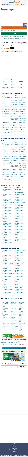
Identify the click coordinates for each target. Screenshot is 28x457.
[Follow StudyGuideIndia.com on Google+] (23, 4)
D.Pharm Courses (22, 115)
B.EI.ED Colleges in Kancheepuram (19, 293)
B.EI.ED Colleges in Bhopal (19, 271)
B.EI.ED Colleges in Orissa (19, 227)
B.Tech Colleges (22, 160)
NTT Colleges (6, 176)
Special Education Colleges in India (21, 328)
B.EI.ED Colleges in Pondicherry (19, 230)
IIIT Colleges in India (22, 324)
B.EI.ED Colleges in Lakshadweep (19, 214)
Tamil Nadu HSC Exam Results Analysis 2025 (11, 344)
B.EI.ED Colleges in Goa (20, 202)
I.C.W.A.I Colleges (22, 165)
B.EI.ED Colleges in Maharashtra (7, 217)
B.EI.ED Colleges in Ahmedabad (19, 259)
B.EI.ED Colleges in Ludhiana (7, 268)
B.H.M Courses (14, 107)
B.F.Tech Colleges (6, 154)
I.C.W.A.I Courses (22, 118)
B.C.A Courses (22, 102)
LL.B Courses (6, 122)
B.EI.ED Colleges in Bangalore (7, 259)
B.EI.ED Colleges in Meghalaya (19, 217)
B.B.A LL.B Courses (6, 103)
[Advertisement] (6, 18)
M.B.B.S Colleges (6, 171)
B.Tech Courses (22, 113)
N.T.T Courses (22, 127)
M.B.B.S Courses (6, 124)
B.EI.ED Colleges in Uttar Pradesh (20, 240)
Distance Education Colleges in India (21, 319)
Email (4, 48)
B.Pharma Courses (14, 111)
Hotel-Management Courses (13, 83)
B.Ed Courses (6, 106)
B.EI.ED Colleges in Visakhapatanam (19, 287)
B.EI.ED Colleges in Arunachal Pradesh (19, 191)
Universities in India (6, 318)
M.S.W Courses (6, 127)
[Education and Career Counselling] (14, 334)
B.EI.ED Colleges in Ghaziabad (19, 290)
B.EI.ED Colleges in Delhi (8, 202)
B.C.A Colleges (22, 149)
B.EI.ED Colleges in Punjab (7, 230)
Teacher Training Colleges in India (5, 313)
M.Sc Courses (14, 127)
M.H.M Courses (6, 125)
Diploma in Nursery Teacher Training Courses (14, 118)
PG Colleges (21, 176)
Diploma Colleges (6, 163)
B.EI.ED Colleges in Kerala (7, 214)
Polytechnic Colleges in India (21, 308)
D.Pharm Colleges (22, 162)
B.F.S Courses (22, 106)
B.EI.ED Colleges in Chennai (7, 256)
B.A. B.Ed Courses (14, 99)
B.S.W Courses (22, 111)
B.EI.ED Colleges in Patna (8, 273)
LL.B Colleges (6, 169)
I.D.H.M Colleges (22, 167)
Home (2, 36)
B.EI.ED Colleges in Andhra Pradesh (19, 188)
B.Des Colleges (22, 151)
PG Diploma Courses (6, 132)
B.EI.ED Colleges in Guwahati (7, 277)
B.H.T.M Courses (6, 109)
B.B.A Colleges (22, 147)
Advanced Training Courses (22, 96)
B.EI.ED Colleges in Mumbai (7, 251)
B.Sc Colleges (6, 160)
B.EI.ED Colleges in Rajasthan (7, 233)
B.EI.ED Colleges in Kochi (8, 289)
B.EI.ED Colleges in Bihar (20, 194)
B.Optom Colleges (22, 156)
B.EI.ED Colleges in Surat (20, 262)
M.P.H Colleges (22, 172)
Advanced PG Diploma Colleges (14, 143)
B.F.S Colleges (22, 153)
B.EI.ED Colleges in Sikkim (19, 233)
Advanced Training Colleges (22, 143)
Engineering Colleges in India (13, 304)
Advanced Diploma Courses (6, 96)
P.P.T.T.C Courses (14, 129)
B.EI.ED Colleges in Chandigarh (19, 196)
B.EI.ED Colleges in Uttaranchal (7, 240)
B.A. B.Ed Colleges (14, 146)
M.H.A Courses (22, 124)
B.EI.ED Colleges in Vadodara (7, 287)
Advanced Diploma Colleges (6, 143)
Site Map (14, 451)
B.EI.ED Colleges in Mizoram (19, 224)
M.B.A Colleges (22, 169)
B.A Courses (5, 99)
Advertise (11, 1)
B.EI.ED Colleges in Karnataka (19, 211)
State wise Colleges (13, 87)
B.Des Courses (22, 104)
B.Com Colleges (14, 151)
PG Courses (21, 129)
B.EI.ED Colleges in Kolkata (19, 253)
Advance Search (7, 27)
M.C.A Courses (14, 124)
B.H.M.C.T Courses (22, 107)
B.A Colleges (5, 146)
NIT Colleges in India (6, 327)
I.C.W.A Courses (22, 116)
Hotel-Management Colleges (19, 36)
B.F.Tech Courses (6, 107)
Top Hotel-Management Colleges (21, 83)
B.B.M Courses (14, 102)
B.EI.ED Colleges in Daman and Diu (19, 200)
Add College (17, 1)
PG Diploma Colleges (6, 179)
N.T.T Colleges (22, 174)
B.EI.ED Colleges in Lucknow (19, 268)
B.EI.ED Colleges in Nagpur (7, 271)
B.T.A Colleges (14, 160)
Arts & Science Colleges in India (6, 304)
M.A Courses (13, 122)
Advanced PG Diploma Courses (14, 96)
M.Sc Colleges (14, 174)
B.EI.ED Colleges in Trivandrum (19, 277)
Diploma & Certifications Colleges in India (21, 313)
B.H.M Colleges (14, 154)
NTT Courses (5, 129)
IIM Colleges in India (14, 324)
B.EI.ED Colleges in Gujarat (7, 205)
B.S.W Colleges (22, 158)
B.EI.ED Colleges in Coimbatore (19, 264)
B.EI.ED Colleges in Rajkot (7, 280)
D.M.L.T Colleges (14, 162)
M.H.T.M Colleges (14, 172)
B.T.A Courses (14, 113)
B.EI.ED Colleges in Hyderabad (19, 256)
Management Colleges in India (21, 304)
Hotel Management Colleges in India (13, 313)
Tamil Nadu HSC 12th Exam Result (9, 342)
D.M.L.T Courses (14, 115)
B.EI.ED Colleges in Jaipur (8, 263)
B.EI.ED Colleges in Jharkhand (19, 208)
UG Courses (21, 131)
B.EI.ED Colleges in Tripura (19, 236)
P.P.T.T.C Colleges (14, 176)
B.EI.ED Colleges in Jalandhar (7, 283)
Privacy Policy (14, 448)
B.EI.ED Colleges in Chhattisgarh (7, 200)
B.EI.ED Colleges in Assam (7, 195)
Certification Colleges (6, 162)
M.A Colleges (13, 169)
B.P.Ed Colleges (6, 158)
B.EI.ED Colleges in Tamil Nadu (8, 236)
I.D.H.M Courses (22, 120)
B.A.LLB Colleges (22, 146)
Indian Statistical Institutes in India (14, 327)
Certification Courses (6, 115)
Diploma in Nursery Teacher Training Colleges (14, 165)
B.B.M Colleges (14, 149)
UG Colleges (21, 178)
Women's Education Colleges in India (13, 319)
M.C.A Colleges (14, 171)
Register (18, 2)
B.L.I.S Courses (14, 109)
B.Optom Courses (22, 109)
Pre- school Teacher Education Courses (14, 132)
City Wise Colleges (21, 87)
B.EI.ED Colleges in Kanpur (19, 283)
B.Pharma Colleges (14, 158)
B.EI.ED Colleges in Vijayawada (7, 293)
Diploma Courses (6, 116)
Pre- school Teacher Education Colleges (14, 179)
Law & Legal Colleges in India (13, 308)
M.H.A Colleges (22, 171)
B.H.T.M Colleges (6, 156)
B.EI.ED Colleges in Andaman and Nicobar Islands (7, 189)
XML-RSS (14, 453)
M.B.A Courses (22, 122)
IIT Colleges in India (6, 324)
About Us (14, 445)
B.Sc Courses (6, 113)
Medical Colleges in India (5, 308)
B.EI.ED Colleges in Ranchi (19, 274)
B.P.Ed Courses (6, 111)
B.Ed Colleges (6, 153)
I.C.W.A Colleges (22, 163)
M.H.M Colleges (6, 172)
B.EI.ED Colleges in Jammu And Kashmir (7, 211)
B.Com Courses (14, 104)
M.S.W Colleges (6, 174)
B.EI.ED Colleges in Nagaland (7, 227)
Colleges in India (8, 36)
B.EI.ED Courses (14, 106)
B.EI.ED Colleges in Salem (19, 280)
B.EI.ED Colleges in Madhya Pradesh (7, 224)
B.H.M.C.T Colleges (22, 154)
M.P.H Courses (22, 125)
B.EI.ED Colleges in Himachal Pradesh (19, 205)
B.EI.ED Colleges (14, 153)
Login (14, 2)
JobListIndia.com (7, 4)
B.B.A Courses (22, 100)
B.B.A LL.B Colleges (6, 150)
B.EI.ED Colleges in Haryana (7, 208)
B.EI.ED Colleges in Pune (8, 262)
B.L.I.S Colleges (14, 156)
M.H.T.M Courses (14, 125)
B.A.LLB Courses (22, 99)
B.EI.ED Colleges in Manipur (19, 221)
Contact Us (14, 446)
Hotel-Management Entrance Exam (6, 87)
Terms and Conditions (14, 449)
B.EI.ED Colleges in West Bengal (8, 243)
